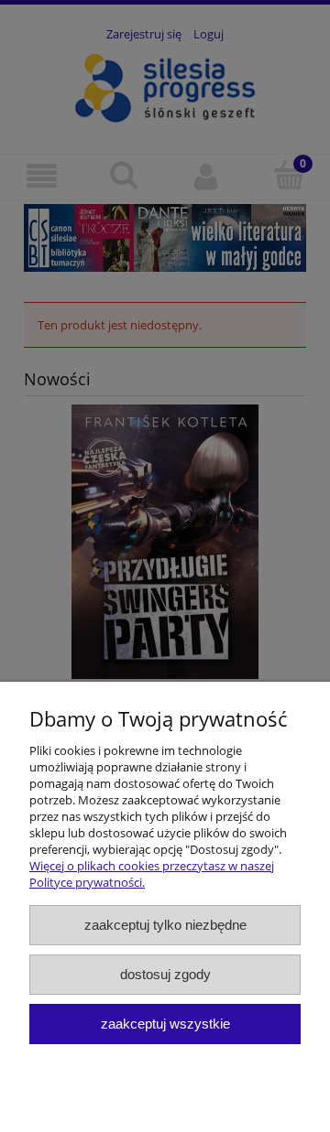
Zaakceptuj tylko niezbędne (165, 925)
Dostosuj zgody (165, 974)
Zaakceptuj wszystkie (165, 1023)
